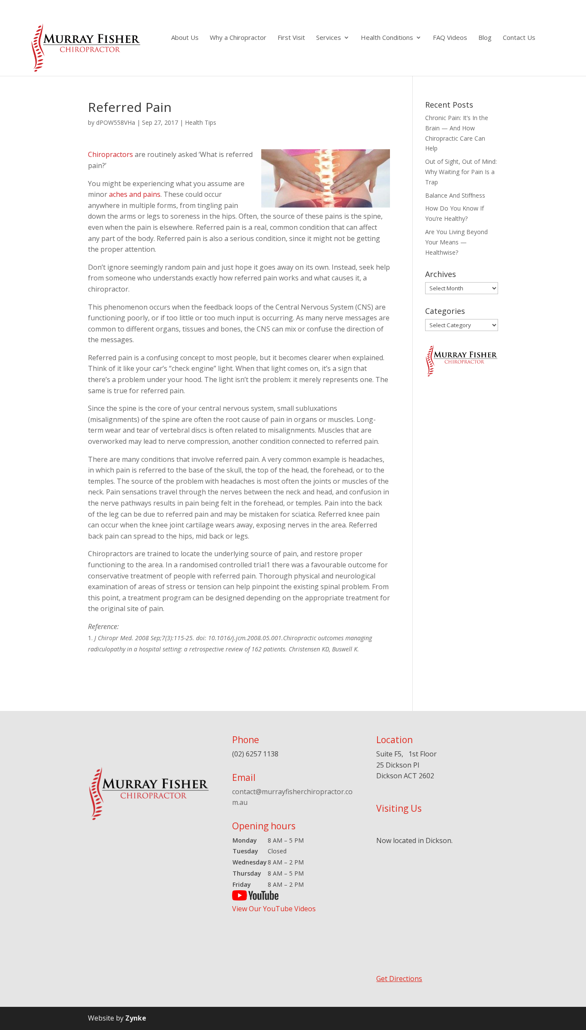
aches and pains (134, 194)
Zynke (135, 1018)
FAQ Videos (450, 38)
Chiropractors (110, 154)
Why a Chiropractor (238, 38)
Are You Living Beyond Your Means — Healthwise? (456, 242)
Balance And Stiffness (455, 195)
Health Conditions (387, 38)
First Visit (291, 38)
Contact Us (519, 38)
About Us (185, 38)
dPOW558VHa (115, 122)
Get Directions (399, 978)
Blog (485, 38)
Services (328, 38)
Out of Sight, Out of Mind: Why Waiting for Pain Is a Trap (461, 171)
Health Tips (200, 122)
